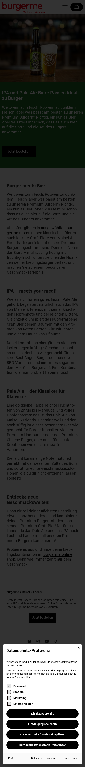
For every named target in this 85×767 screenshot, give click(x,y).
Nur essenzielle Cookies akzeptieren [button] (42, 734)
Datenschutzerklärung (43, 758)
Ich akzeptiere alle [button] (42, 713)
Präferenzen (14, 758)
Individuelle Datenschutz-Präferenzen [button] (42, 744)
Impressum (71, 758)
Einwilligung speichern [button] (42, 724)
